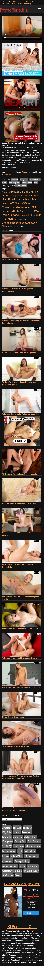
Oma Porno (32, 856)
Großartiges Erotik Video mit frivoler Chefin (20, 628)
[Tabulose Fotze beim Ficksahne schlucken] (22, 644)
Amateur (6, 191)
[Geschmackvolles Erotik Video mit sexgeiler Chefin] (22, 582)
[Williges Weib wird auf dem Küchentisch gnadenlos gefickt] (22, 368)
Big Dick (24, 191)
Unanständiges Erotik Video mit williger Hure (21, 687)
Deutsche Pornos (8, 3)
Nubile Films (26, 210)
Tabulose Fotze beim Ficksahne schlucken (20, 658)
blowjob (14, 195)
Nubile (16, 210)
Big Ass (15, 191)
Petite (4, 182)
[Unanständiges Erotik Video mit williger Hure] (22, 673)
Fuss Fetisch (34, 841)
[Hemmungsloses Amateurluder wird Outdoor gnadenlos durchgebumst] (22, 762)
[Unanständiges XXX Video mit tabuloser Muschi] (22, 518)
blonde (5, 195)
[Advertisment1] (22, 94)
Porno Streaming (24, 3)
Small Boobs (27, 182)
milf (34, 206)
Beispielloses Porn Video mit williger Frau (19, 352)
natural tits (7, 211)
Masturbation (35, 179)
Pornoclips (29, 1)
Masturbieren (24, 206)
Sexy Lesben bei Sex (11, 259)
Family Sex (30, 198)
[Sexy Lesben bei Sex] (22, 245)
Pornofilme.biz (14, 10)
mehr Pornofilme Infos (10, 167)
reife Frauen (9, 866)
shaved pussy (14, 182)
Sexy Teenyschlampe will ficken (15, 746)
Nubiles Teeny (21, 185)
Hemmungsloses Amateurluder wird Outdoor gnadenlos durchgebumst (20, 777)
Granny (14, 202)
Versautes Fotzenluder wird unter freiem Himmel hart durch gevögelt (19, 809)
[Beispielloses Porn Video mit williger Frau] (22, 338)
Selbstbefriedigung (11, 222)
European (19, 199)
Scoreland (23, 219)
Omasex (15, 215)
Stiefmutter (7, 226)
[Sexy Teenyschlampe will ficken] (22, 732)
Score (14, 219)
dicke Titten (8, 198)
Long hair (24, 179)
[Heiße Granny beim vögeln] (22, 703)
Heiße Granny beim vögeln (13, 717)
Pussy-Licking (28, 215)
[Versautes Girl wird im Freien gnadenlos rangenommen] (22, 274)
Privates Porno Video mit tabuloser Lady (19, 503)
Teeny (16, 226)
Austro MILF (17, 1)
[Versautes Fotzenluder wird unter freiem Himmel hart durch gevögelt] (22, 793)
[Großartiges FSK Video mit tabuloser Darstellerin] (22, 550)
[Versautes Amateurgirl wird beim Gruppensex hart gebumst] (22, 306)
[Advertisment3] (22, 431)
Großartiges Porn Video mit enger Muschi (19, 474)
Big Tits (33, 191)
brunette (14, 179)
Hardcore (25, 202)
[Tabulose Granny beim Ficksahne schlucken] (22, 400)
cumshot (33, 195)
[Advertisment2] (22, 126)
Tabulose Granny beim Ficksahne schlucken (20, 414)
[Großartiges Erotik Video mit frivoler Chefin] (22, 614)
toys (36, 182)
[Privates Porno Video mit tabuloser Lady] (22, 489)
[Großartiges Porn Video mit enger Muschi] (22, 459)
